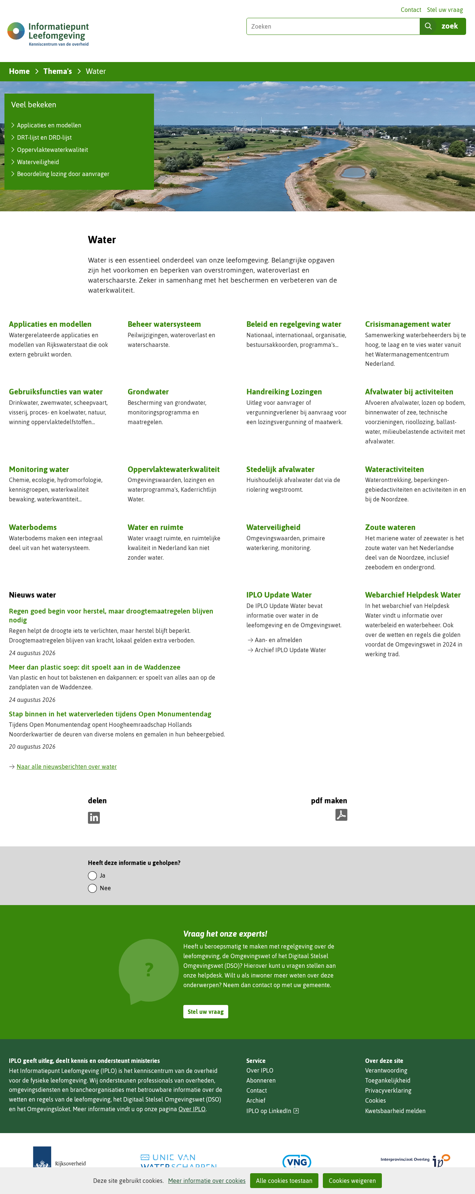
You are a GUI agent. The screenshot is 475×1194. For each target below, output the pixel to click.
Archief (255, 1100)
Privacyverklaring (388, 1090)
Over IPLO (192, 1109)
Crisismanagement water (408, 323)
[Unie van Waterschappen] (178, 1162)
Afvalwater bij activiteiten (409, 391)
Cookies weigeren (352, 1180)
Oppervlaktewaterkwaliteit (52, 149)
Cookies (375, 1100)
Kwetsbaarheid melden (395, 1110)
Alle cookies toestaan (284, 1180)
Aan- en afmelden (278, 640)
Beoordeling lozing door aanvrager (63, 173)
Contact (411, 9)
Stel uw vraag (445, 9)
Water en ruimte (155, 527)
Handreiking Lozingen (284, 391)
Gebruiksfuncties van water (56, 391)
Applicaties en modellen (49, 125)
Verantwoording (386, 1070)
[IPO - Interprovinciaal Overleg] (416, 1162)
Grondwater (148, 391)
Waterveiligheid (38, 162)
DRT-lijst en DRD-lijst (44, 137)
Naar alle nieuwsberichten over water (67, 766)
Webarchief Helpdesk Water (413, 594)
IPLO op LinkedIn (272, 1111)
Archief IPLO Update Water (290, 650)
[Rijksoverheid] (59, 1162)
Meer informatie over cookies (207, 1180)
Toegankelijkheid (387, 1080)
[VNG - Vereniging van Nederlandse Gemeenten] (297, 1162)
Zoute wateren (390, 527)
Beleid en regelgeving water (293, 323)
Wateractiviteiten (394, 469)
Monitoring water (39, 469)
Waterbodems (33, 527)
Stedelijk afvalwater (280, 469)
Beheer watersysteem (164, 323)
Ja (102, 875)
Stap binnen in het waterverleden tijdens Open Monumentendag (110, 714)
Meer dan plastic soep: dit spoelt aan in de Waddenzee (94, 667)
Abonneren (261, 1080)
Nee (105, 888)
